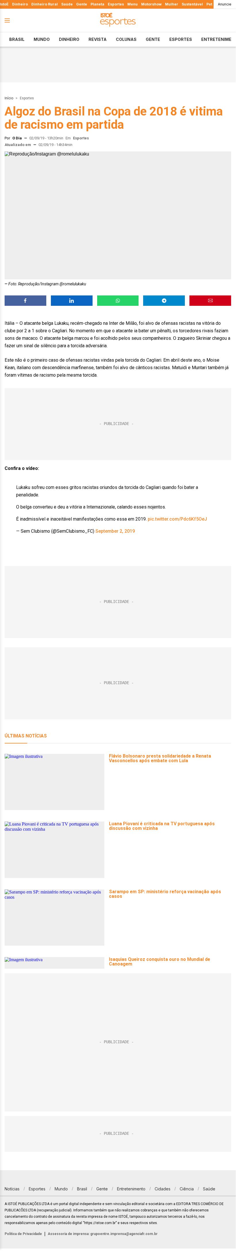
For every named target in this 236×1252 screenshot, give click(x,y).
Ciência (187, 1188)
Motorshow (151, 4)
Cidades (162, 1188)
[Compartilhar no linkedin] (72, 300)
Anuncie (224, 4)
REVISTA (98, 39)
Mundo (42, 39)
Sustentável (192, 4)
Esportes (116, 4)
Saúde (67, 4)
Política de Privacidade (23, 1234)
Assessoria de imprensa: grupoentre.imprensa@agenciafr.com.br (103, 1234)
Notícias (12, 1188)
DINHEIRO (69, 39)
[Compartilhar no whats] (118, 300)
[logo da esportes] (117, 20)
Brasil (16, 39)
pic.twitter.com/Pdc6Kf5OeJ (177, 519)
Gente (81, 4)
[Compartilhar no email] (210, 300)
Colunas (126, 39)
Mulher (171, 4)
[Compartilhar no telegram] (164, 300)
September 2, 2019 (115, 531)
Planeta (97, 4)
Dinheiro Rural (44, 4)
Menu (132, 4)
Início (9, 98)
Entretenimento (131, 1188)
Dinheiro (20, 4)
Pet (209, 4)
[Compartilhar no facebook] (25, 300)
